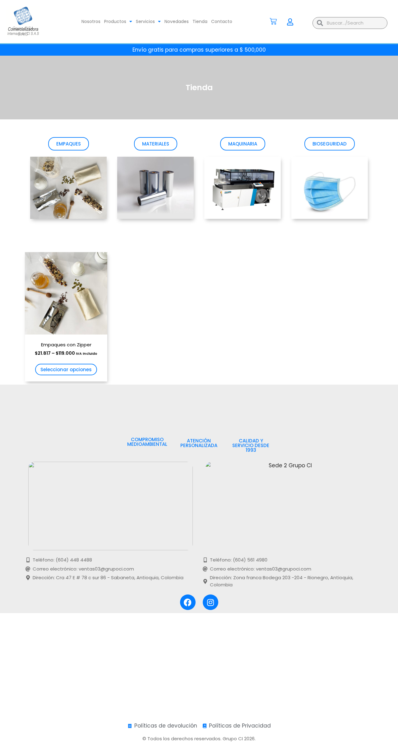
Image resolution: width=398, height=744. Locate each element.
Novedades (176, 21)
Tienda (199, 21)
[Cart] (273, 21)
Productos (115, 21)
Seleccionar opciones (66, 369)
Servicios (145, 21)
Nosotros (90, 21)
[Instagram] (210, 602)
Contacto (221, 21)
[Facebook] (188, 602)
